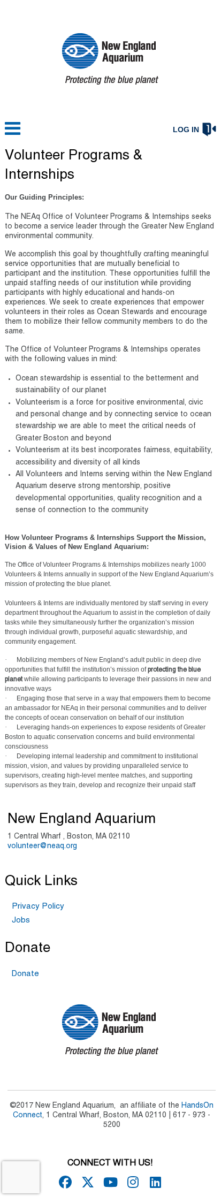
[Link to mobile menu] (13, 133)
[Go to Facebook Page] (63, 1182)
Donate (25, 974)
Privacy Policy (38, 906)
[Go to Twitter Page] (86, 1182)
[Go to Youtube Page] (108, 1182)
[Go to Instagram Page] (131, 1182)
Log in (186, 129)
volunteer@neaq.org (42, 846)
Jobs (21, 920)
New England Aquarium (81, 819)
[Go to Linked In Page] (153, 1182)
